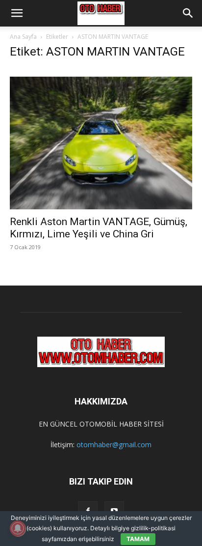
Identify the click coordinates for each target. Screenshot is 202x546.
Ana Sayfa (23, 36)
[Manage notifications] (17, 528)
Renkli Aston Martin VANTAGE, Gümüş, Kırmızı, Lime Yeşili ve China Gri (98, 228)
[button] (16, 13)
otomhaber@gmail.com (114, 444)
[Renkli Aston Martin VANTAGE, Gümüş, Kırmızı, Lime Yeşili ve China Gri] (101, 139)
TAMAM (138, 539)
